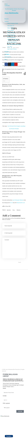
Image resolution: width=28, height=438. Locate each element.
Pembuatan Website (12, 42)
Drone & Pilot (6, 336)
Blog (6, 59)
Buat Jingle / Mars (7, 331)
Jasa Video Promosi (12, 49)
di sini (11, 202)
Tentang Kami (8, 56)
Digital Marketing (11, 35)
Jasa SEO (9, 46)
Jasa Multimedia (11, 13)
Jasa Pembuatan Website (18, 200)
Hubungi (7, 54)
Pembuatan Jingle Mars (12, 39)
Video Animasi (10, 28)
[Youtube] (16, 64)
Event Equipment (11, 37)
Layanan (7, 21)
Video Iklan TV (10, 25)
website (18, 210)
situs (14, 210)
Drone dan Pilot (11, 32)
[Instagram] (9, 64)
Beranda (7, 18)
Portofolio (7, 51)
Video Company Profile (12, 23)
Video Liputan (10, 30)
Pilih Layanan (6, 403)
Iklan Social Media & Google (13, 44)
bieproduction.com (21, 202)
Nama (4, 388)
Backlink (9, 210)
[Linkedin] (12, 64)
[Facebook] (6, 64)
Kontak (4, 395)
